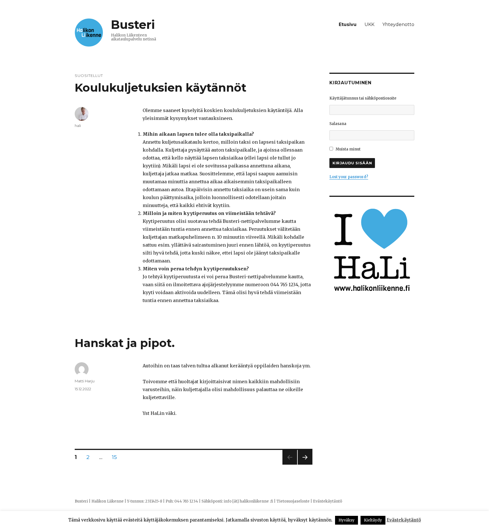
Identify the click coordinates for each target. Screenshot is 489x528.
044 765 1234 (186, 501)
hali (78, 125)
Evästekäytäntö (327, 501)
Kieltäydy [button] (373, 520)
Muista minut (348, 149)
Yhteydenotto (398, 24)
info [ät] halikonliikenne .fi (248, 501)
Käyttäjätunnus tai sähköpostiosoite (362, 98)
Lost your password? (348, 176)
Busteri (133, 25)
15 (116, 457)
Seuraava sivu (305, 464)
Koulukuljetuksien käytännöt (160, 87)
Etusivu (348, 24)
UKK (369, 24)
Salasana (337, 123)
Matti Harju (85, 381)
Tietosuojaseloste (293, 501)
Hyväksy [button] (346, 520)
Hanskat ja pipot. (125, 343)
